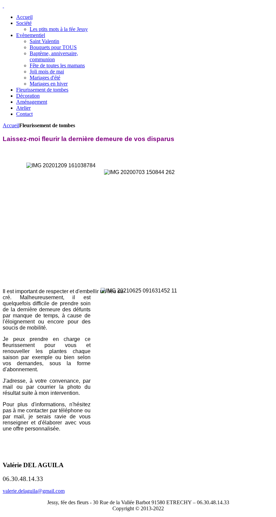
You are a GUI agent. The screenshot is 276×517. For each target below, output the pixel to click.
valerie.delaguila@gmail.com (34, 491)
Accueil (11, 125)
